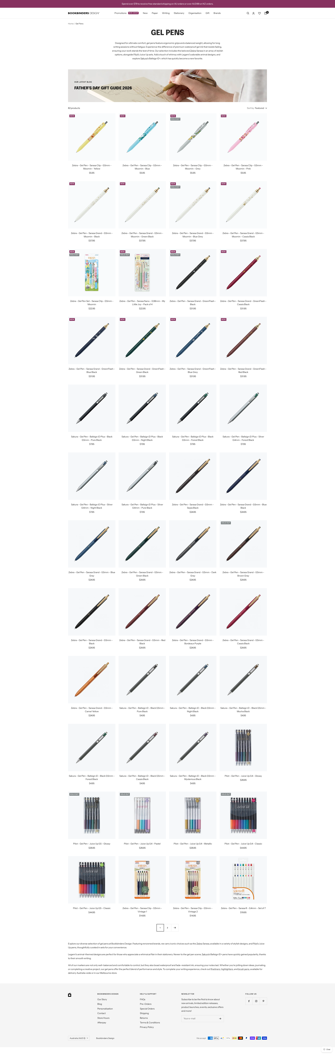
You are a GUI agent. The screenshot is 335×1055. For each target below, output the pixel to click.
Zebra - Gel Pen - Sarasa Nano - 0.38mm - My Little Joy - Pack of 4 (142, 303)
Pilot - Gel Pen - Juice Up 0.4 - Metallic (193, 843)
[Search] (248, 13)
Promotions (126, 13)
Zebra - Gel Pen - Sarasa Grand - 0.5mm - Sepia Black (193, 506)
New (145, 13)
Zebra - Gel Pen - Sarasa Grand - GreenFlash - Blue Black (92, 371)
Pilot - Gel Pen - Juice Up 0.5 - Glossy (91, 843)
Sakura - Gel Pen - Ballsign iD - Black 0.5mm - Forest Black (92, 778)
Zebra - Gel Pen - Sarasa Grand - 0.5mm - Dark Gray (192, 574)
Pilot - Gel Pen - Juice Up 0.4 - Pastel (142, 843)
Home (71, 23)
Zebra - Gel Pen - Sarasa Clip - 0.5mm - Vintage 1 (142, 910)
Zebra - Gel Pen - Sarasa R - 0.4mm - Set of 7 (243, 908)
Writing (166, 13)
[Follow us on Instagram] (256, 1001)
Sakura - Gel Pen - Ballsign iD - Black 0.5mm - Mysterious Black (193, 778)
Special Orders (147, 1008)
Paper (155, 13)
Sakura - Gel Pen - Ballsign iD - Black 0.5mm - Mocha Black (243, 710)
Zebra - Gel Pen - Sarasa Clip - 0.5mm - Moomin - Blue (142, 167)
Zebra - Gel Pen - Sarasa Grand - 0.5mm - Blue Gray (91, 574)
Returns (144, 1018)
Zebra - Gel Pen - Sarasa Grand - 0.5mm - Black (92, 642)
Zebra (193, 50)
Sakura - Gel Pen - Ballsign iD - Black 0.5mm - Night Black (193, 710)
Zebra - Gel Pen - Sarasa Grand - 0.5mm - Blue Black (243, 506)
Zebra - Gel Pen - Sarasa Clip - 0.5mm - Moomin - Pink (243, 167)
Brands (217, 13)
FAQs (142, 999)
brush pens (243, 969)
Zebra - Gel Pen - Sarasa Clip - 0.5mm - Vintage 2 (193, 910)
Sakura (143, 58)
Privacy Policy (147, 1027)
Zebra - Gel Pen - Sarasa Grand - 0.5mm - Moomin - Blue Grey (193, 235)
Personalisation (105, 1008)
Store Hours (103, 1018)
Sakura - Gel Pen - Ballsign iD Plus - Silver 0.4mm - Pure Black (142, 506)
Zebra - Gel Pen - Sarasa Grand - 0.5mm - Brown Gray (243, 574)
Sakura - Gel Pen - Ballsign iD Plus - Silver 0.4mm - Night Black (92, 506)
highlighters (227, 969)
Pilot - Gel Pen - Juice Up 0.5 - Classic (92, 908)
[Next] (174, 927)
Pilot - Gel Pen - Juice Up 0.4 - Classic (243, 843)
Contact (101, 1013)
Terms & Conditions (150, 1022)
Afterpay (101, 1022)
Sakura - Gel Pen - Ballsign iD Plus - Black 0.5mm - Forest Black (192, 438)
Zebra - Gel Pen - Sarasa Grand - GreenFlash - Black (193, 303)
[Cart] (265, 13)
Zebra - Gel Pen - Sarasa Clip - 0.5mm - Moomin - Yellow (91, 167)
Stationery (179, 13)
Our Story (102, 999)
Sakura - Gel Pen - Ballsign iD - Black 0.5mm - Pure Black (142, 710)
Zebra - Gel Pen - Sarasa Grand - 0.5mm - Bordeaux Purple (193, 642)
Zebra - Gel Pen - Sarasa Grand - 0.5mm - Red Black (142, 642)
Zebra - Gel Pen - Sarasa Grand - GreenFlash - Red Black (243, 371)
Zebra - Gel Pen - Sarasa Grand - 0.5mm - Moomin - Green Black (142, 235)
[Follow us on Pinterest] (263, 1001)
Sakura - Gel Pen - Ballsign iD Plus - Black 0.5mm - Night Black (142, 438)
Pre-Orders (145, 1004)
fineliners (215, 969)
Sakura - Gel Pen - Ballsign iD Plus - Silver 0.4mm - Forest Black (243, 438)
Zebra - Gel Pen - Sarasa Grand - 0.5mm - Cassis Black (243, 642)
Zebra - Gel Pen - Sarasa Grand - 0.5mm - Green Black (142, 574)
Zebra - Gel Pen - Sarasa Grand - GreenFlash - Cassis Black (243, 303)
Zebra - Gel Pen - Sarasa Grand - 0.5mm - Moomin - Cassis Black (243, 235)
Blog (99, 1004)
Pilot (135, 54)
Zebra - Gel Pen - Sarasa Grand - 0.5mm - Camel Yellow (92, 710)
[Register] (220, 1019)
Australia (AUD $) (77, 1038)
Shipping (144, 1013)
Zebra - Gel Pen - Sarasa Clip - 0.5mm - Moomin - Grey (193, 167)
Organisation (194, 13)
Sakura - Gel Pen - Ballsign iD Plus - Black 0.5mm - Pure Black (91, 438)
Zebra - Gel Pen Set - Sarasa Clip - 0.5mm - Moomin (91, 303)
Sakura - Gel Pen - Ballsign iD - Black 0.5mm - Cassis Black (142, 778)
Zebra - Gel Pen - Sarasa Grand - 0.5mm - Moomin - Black (92, 235)
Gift (207, 13)
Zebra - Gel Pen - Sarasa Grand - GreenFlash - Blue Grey (193, 371)
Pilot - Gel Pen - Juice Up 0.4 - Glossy (243, 776)
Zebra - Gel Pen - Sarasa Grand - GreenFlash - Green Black (142, 371)
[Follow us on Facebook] (249, 1001)
